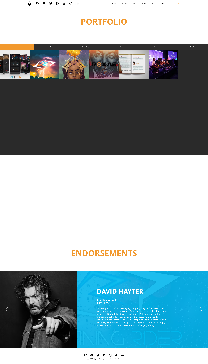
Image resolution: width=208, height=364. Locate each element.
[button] (178, 4)
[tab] (17, 47)
